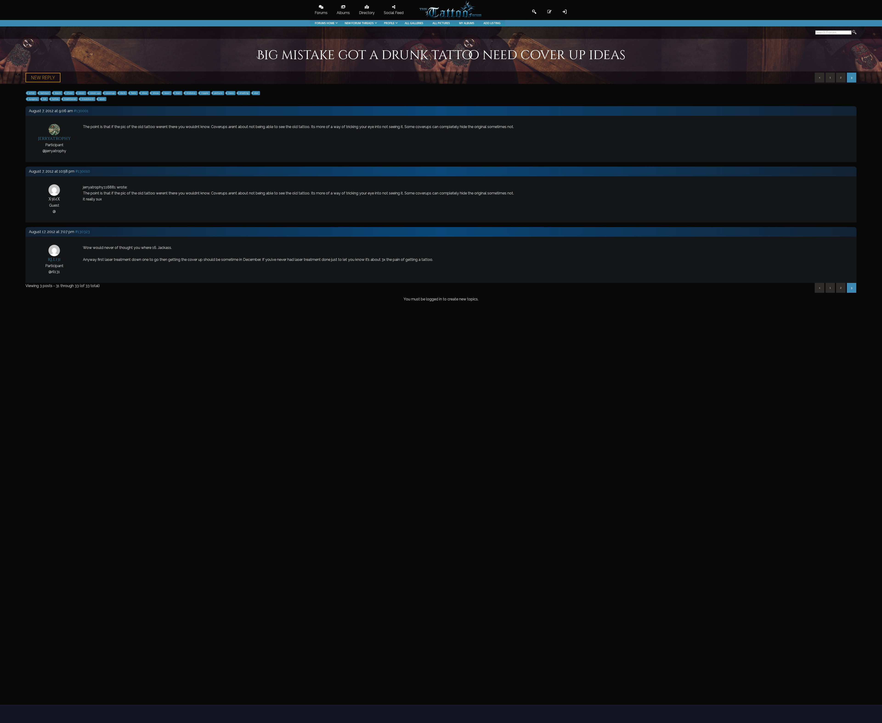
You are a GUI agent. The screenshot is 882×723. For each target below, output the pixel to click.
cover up (95, 93)
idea (144, 93)
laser (167, 93)
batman (44, 93)
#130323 (82, 232)
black (58, 93)
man (178, 93)
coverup (110, 93)
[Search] (854, 32)
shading (244, 93)
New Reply (43, 77)
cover (82, 93)
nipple (205, 93)
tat (44, 99)
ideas (156, 93)
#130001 (81, 111)
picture (218, 93)
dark (122, 93)
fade (133, 93)
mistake (191, 93)
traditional (70, 99)
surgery (33, 99)
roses (231, 93)
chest (70, 93)
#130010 (82, 171)
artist (32, 93)
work (102, 99)
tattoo (55, 99)
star (256, 93)
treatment (88, 99)
